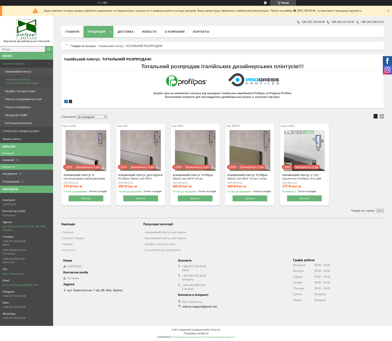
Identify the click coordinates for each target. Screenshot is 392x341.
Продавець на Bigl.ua (196, 333)
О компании (175, 31)
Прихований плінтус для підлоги (165, 238)
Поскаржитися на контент (187, 337)
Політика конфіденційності (219, 337)
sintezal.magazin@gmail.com (20, 285)
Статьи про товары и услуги (20, 131)
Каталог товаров (13, 63)
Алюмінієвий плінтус (18, 71)
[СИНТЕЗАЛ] (26, 29)
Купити (86, 198)
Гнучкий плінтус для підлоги (163, 250)
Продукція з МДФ (16, 115)
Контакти (69, 250)
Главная (72, 31)
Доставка (126, 31)
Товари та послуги (83, 46)
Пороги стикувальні (18, 107)
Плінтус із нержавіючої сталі (23, 99)
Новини (68, 244)
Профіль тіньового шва (20, 91)
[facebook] (66, 102)
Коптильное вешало (18, 123)
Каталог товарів (73, 238)
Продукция (97, 31)
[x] (70, 102)
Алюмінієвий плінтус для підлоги (165, 232)
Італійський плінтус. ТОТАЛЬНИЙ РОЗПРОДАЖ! (21, 81)
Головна (68, 232)
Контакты (201, 31)
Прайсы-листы (11, 139)
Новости (149, 31)
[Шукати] (49, 49)
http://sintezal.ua (13, 273)
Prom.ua (215, 329)
